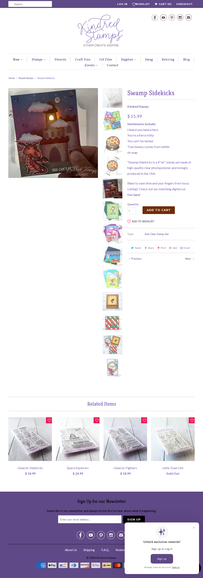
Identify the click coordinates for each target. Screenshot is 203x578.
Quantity (133, 204)
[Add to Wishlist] (49, 420)
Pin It (163, 247)
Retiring (168, 59)
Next (188, 258)
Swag (149, 59)
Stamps (37, 59)
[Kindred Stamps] (101, 31)
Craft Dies (82, 59)
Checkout (184, 4)
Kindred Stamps (138, 106)
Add (175, 247)
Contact (112, 65)
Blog (186, 59)
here (137, 195)
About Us (71, 550)
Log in (122, 4)
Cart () (165, 4)
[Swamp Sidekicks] (53, 133)
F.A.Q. (105, 550)
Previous (136, 258)
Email (187, 247)
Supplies (127, 59)
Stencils (60, 59)
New (16, 59)
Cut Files (105, 59)
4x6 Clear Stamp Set (157, 234)
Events (90, 65)
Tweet (137, 247)
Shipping (89, 550)
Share (151, 247)
